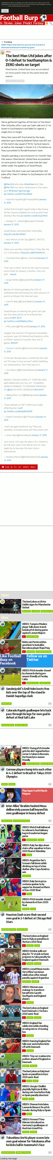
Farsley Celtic (32, 683)
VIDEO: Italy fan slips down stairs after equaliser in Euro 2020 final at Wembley (36, 848)
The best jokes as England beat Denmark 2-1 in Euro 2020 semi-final (35, 1010)
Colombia (35, 981)
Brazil (4, 784)
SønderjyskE (6, 703)
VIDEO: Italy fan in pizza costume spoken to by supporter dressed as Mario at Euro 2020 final (36, 886)
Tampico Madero (32, 636)
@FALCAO (9, 187)
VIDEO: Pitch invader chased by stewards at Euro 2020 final (36, 902)
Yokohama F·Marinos (23, 1152)
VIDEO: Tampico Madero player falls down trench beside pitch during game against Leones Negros (35, 628)
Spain (35, 1081)
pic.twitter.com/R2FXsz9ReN (18, 194)
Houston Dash (22, 929)
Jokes (18, 23)
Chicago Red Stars (8, 929)
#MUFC (14, 343)
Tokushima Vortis (8, 1152)
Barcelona (26, 611)
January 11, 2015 (11, 224)
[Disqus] (26, 558)
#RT (14, 318)
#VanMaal (29, 184)
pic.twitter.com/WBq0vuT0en (18, 321)
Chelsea (25, 1132)
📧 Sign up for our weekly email (19, 467)
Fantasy (38, 23)
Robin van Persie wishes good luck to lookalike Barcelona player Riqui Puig (36, 644)
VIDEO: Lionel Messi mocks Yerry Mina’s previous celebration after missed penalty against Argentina (35, 973)
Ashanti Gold (6, 821)
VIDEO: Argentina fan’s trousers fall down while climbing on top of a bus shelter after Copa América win (35, 866)
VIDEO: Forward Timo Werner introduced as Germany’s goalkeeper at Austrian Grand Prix (35, 1124)
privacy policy (4, 6)
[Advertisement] (26, 31)
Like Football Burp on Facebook (10, 660)
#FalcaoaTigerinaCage (19, 190)
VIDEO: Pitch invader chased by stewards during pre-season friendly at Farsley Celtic (36, 675)
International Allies (21, 821)
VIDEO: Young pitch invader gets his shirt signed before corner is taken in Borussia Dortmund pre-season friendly (36, 753)
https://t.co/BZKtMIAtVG (32, 252)
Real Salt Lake (21, 725)
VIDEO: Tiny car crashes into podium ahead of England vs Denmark (36, 1058)
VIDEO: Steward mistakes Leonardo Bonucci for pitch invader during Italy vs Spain (36, 1107)
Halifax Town (45, 683)
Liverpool (35, 611)
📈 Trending (6, 42)
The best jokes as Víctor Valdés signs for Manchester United (36, 604)
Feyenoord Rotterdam (43, 651)
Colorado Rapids (7, 725)
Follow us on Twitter (36, 658)
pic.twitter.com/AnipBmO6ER (18, 411)
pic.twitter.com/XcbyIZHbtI (34, 215)
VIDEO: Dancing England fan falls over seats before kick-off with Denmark (36, 1043)
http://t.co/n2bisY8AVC (15, 234)
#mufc (13, 274)
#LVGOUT (39, 389)
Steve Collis (26, 118)
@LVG (10, 389)
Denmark (29, 963)
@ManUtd (9, 184)
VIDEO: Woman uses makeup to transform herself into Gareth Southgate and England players (34, 992)
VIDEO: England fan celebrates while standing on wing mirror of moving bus (35, 1027)
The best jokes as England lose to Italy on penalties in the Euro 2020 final (35, 938)
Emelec (41, 840)
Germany (11, 784)
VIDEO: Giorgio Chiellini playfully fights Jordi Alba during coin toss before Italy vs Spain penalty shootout (36, 1091)
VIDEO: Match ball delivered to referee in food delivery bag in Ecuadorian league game (36, 832)
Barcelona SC (31, 840)
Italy (29, 855)
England (26, 909)
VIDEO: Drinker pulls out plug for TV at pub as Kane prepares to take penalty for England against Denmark (36, 955)
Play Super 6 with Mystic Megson (34, 792)
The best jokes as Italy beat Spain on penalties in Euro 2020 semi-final (36, 1074)
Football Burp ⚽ (23, 18)
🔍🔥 (49, 23)
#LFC (19, 318)
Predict (27, 23)
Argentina (26, 876)
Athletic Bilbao (33, 764)
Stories (8, 23)
